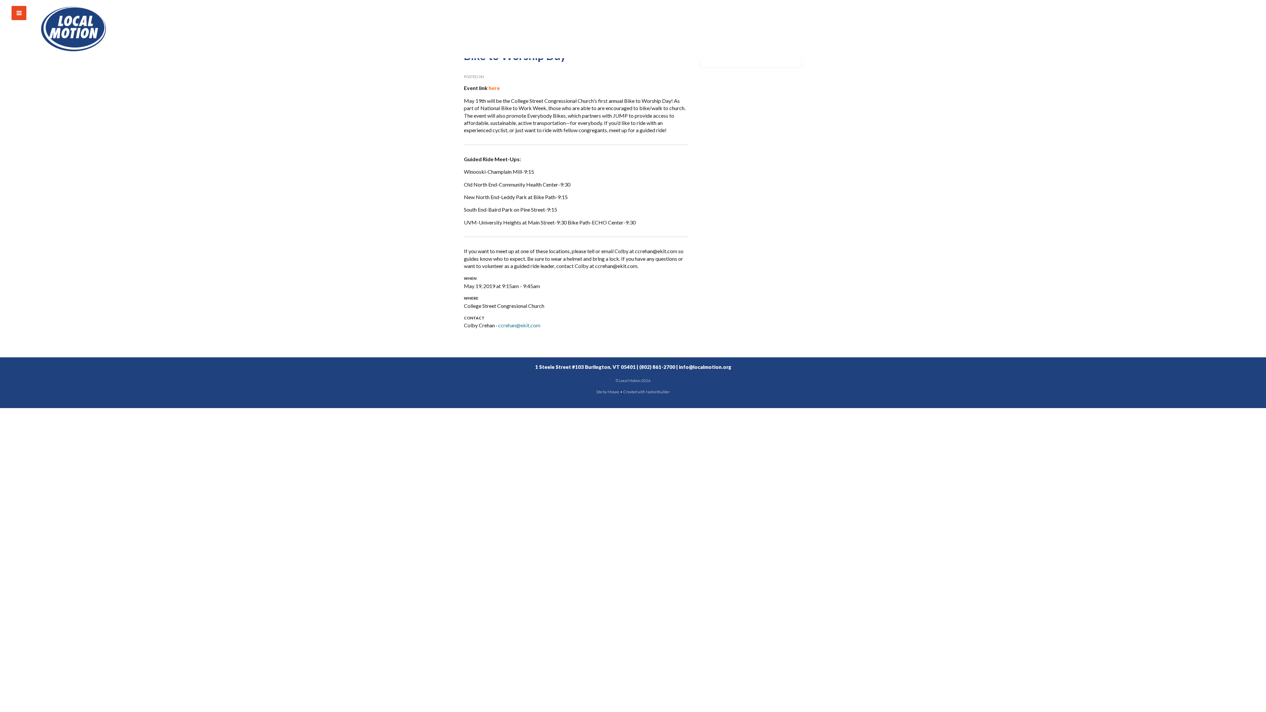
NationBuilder (658, 391)
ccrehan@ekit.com (519, 325)
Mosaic (613, 391)
